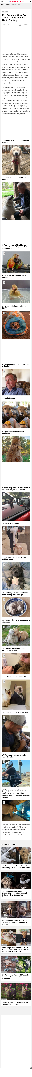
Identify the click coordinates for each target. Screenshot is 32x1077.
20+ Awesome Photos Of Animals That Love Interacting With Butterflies (15, 977)
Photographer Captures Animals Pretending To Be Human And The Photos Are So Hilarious (15, 949)
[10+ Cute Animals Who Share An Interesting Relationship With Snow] (16, 855)
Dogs (7, 888)
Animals (4, 863)
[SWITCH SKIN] (30, 1)
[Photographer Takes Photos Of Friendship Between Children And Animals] (16, 909)
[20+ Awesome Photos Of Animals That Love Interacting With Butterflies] (16, 964)
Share (4, 147)
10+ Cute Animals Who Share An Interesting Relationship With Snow (16, 867)
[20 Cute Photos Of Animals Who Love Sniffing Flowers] (16, 991)
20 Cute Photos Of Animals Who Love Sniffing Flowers (15, 1003)
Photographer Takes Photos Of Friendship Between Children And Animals (15, 922)
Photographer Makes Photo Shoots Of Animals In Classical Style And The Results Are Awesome (14, 894)
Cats (3, 888)
